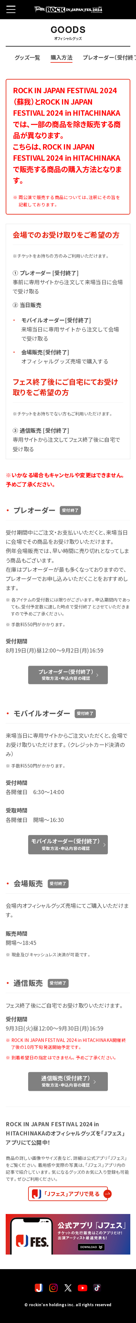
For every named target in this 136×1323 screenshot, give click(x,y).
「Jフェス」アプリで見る (71, 1194)
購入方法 (61, 57)
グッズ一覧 (27, 57)
